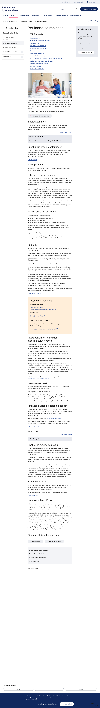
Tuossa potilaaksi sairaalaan (40, 550)
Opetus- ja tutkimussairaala (39, 63)
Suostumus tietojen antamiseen (40, 40)
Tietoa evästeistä (31, 700)
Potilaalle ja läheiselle (26, 21)
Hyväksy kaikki (67, 704)
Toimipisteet (24, 15)
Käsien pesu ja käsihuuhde (38, 48)
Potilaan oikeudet (33, 427)
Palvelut (13, 15)
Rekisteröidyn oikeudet (53, 418)
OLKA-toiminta (36, 541)
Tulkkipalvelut (34, 43)
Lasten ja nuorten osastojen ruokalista (42, 309)
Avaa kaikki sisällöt (66, 132)
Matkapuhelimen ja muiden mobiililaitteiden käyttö (46, 58)
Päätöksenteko (61, 15)
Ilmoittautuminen (35, 38)
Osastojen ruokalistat (37, 53)
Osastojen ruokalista (36, 307)
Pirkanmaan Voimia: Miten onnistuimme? (43, 329)
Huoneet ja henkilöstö (37, 69)
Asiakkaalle (36, 15)
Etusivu (5, 15)
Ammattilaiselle (78, 2)
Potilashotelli (7, 56)
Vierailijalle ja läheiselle (10, 52)
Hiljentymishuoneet (55, 541)
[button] (18, 689)
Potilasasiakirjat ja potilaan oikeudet (41, 61)
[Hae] (76, 9)
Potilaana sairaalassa (10, 43)
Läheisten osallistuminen (38, 45)
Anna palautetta (65, 2)
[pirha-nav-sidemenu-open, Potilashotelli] (22, 57)
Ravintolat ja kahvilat (34, 293)
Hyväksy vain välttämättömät (47, 704)
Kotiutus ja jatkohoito (9, 47)
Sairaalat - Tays (13, 21)
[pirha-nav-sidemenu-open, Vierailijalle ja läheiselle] (22, 52)
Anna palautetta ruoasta (37, 56)
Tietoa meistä (47, 15)
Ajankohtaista (74, 15)
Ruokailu (33, 51)
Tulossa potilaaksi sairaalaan (8, 38)
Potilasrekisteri (32, 159)
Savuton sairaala (35, 66)
